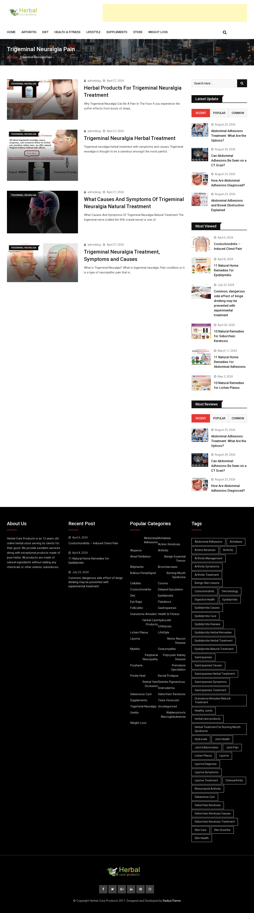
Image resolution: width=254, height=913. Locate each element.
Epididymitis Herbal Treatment (214, 640)
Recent (201, 113)
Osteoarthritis (234, 780)
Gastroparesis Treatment (210, 690)
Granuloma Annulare (143, 614)
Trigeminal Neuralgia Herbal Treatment (129, 138)
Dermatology (230, 591)
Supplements (116, 32)
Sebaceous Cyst (141, 694)
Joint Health (222, 739)
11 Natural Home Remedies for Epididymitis (226, 270)
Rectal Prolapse (168, 675)
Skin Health (202, 838)
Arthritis (28, 32)
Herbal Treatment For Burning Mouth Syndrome (218, 729)
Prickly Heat (137, 675)
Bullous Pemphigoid (143, 573)
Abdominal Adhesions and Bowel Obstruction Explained (227, 205)
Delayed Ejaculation (170, 589)
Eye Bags (136, 602)
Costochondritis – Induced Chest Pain (93, 543)
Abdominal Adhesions (151, 540)
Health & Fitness (67, 32)
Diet (45, 32)
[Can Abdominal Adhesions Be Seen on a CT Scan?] (199, 154)
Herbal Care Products (150, 622)
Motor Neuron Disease (176, 641)
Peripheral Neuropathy (150, 657)
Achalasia (164, 538)
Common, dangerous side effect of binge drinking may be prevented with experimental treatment (95, 582)
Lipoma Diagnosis (206, 763)
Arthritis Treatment (207, 574)
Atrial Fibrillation (140, 556)
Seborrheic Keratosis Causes (213, 813)
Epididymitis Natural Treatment (214, 649)
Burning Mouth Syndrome (176, 575)
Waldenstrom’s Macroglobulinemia (173, 715)
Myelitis (135, 649)
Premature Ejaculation (178, 667)
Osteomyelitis (167, 649)
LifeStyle (93, 32)
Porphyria (136, 665)
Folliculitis (136, 608)
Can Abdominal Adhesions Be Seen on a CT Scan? (228, 160)
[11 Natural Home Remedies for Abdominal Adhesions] (201, 357)
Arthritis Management (208, 558)
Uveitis (134, 712)
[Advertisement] (175, 13)
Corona (163, 583)
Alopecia (135, 550)
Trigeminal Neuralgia (143, 706)
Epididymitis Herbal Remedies (213, 632)
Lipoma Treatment (206, 780)
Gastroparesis (167, 608)
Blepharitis (137, 567)
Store (137, 32)
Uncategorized (167, 706)
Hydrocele (164, 620)
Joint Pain (232, 747)
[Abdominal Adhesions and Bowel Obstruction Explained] (199, 199)
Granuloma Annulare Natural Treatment (212, 700)
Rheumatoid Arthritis (208, 788)
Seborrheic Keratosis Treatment (215, 821)
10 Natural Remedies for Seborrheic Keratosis (229, 336)
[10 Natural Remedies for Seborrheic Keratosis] (201, 331)
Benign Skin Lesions (207, 582)
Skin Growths (222, 830)
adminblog (94, 80)
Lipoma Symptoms (206, 772)
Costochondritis (140, 589)
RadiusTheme (172, 900)
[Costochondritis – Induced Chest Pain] (201, 244)
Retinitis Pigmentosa (171, 682)
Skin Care (201, 830)
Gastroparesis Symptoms (211, 681)
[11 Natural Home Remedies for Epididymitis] (201, 265)
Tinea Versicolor (168, 700)
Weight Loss (158, 32)
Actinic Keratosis (169, 544)
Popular (219, 113)
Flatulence (164, 602)
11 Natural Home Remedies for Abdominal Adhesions (230, 362)
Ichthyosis (164, 626)
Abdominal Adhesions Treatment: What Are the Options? (228, 135)
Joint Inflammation (206, 747)
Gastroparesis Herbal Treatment (215, 673)
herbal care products (207, 718)
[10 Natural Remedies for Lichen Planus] (201, 383)
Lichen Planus (139, 632)
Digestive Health (205, 599)
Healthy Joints (204, 710)
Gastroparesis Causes (208, 665)
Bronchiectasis (167, 567)
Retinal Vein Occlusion (150, 684)
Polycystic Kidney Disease (174, 657)
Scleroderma (166, 688)
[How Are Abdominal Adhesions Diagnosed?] (199, 179)
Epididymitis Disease (207, 624)
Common (238, 113)
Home (11, 32)
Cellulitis (135, 583)
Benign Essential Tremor (175, 558)
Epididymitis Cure (205, 616)
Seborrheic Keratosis (171, 694)
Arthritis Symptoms (207, 566)
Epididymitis (165, 595)
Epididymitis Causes (207, 607)
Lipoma (135, 638)
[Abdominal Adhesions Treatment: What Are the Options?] (199, 129)
